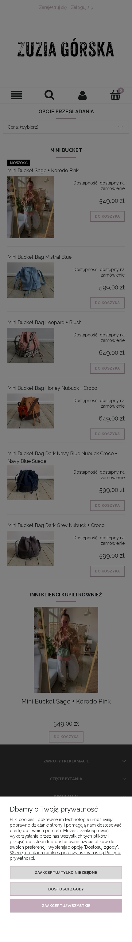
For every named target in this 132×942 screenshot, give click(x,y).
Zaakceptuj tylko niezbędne (66, 872)
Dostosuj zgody (66, 889)
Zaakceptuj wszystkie (66, 906)
